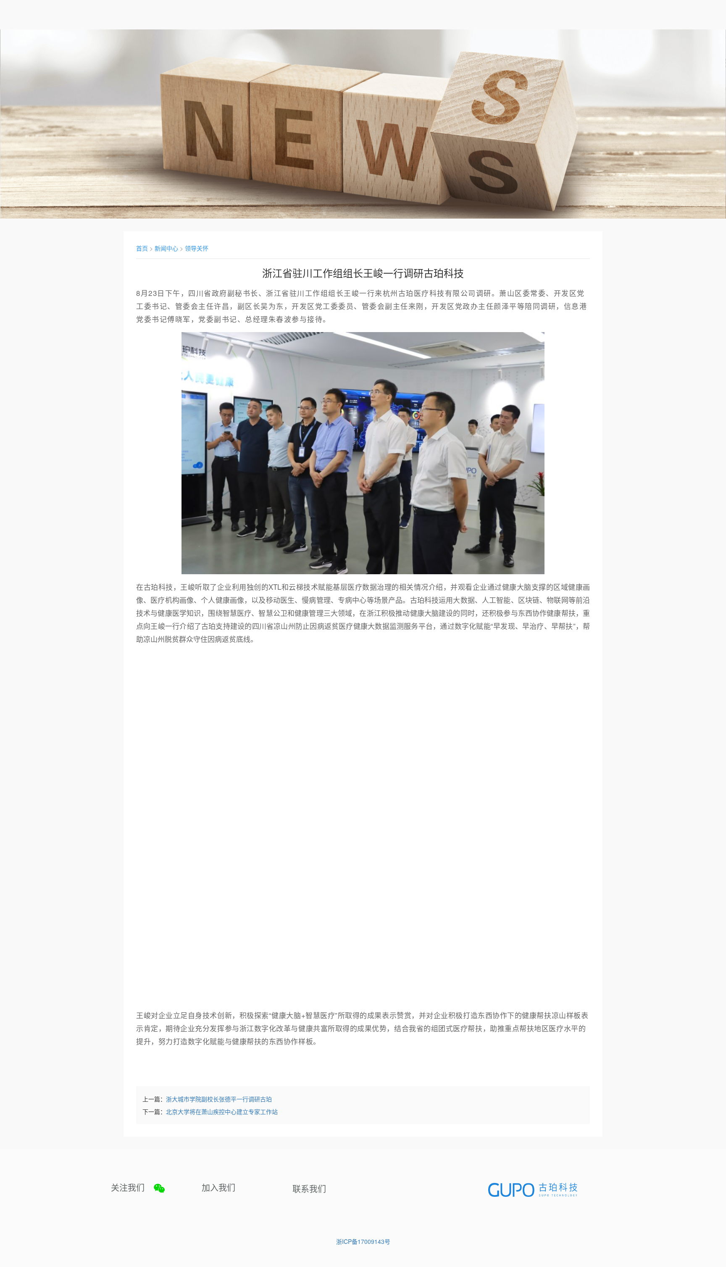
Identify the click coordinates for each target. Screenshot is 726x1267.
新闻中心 (166, 248)
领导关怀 (196, 248)
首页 (142, 248)
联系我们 (309, 1189)
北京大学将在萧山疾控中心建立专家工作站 (222, 1111)
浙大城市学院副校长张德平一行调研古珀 (219, 1099)
